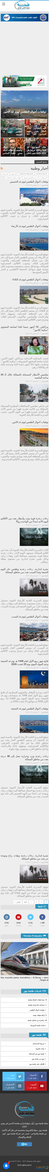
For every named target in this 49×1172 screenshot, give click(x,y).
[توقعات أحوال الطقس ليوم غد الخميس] (34, 197)
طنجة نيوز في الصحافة (36, 1054)
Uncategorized (41, 174)
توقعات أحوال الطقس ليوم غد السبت (29, 616)
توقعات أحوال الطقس (37, 1010)
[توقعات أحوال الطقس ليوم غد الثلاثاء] (34, 295)
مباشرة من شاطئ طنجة (36, 1020)
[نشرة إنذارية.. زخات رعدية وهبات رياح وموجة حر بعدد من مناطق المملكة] (34, 874)
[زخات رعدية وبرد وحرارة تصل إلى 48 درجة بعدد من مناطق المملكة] (34, 774)
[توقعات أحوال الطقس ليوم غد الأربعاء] (34, 241)
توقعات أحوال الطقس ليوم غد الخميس (29, 181)
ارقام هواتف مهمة (39, 1015)
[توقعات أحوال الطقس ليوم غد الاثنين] (34, 437)
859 (25, 902)
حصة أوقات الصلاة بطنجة (36, 1000)
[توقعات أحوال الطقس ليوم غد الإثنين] (25, 104)
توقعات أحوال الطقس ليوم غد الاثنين (30, 422)
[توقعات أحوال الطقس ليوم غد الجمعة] (34, 724)
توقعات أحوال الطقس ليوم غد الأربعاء (29, 226)
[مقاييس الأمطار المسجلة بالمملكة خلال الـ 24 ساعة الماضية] (34, 393)
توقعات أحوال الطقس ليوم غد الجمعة (12, 131)
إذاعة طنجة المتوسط (37, 1025)
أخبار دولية (5, 174)
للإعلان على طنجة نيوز (36, 1064)
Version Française (26, 174)
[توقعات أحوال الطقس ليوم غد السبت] (34, 632)
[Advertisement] (24, 47)
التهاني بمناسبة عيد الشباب (13, 177)
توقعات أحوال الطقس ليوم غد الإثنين (24, 111)
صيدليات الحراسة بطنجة (36, 1005)
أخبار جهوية (14, 174)
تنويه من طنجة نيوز (38, 1059)
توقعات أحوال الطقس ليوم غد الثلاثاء (30, 279)
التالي (18, 902)
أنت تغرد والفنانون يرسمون (31, 177)
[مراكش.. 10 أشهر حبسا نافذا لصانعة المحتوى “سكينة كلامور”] (34, 345)
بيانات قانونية (40, 1049)
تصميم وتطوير (27, 1164)
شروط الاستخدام (38, 1044)
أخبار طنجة (44, 177)
